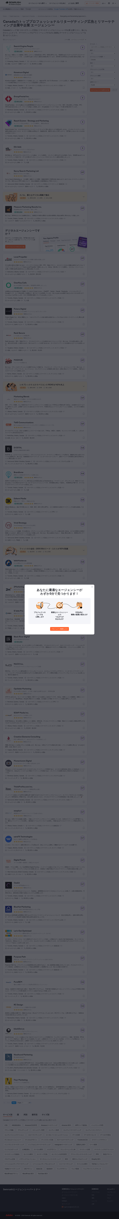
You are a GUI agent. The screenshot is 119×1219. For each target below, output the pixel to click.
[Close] (92, 587)
